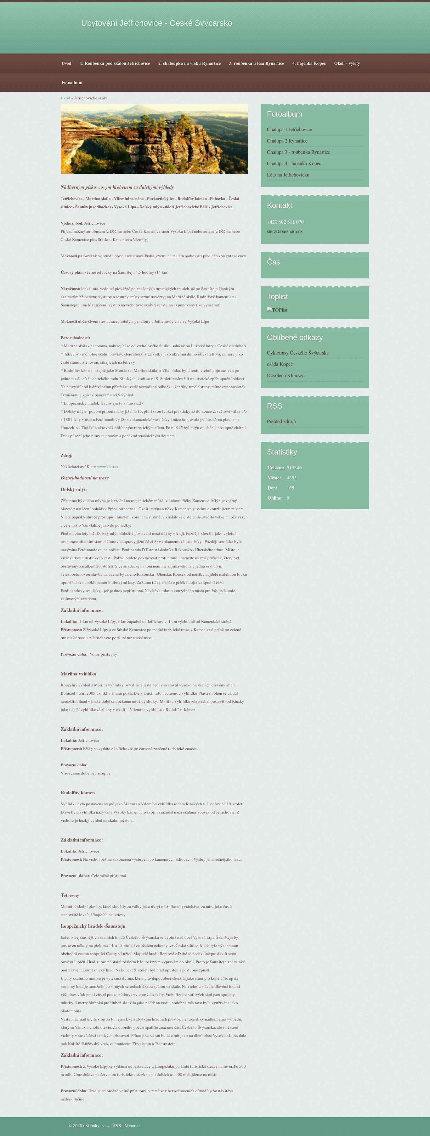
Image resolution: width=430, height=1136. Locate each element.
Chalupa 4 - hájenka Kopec (294, 163)
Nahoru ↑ (133, 1125)
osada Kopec (280, 364)
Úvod (65, 98)
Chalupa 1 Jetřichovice (289, 129)
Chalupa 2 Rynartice (287, 140)
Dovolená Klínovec (286, 375)
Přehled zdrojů (281, 421)
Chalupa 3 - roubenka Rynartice (298, 151)
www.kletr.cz (108, 466)
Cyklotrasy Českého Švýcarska (298, 352)
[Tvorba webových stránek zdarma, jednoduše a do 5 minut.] (108, 1126)
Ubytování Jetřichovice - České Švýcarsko (156, 23)
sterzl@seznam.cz (285, 231)
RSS (117, 1125)
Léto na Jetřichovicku (288, 174)
